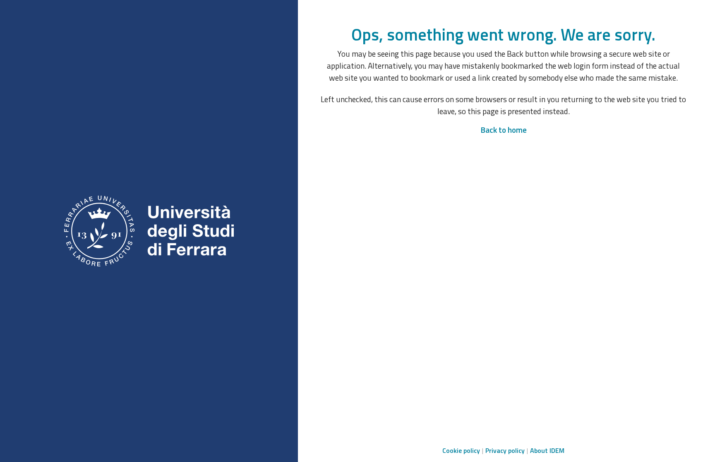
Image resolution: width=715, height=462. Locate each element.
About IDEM (547, 450)
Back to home (503, 130)
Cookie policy (461, 450)
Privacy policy (505, 450)
